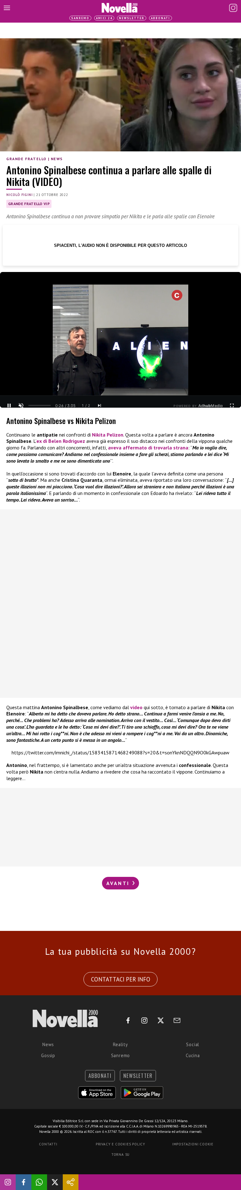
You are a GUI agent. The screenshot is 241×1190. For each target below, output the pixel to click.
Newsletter (131, 18)
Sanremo (80, 18)
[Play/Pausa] (9, 405)
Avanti (118, 883)
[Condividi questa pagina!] (70, 1182)
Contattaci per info (120, 979)
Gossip (48, 1055)
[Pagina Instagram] (233, 8)
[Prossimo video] (99, 405)
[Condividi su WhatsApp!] (39, 1182)
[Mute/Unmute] (21, 405)
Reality (120, 1044)
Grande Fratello (26, 158)
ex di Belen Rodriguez (60, 441)
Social (192, 1044)
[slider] (39, 405)
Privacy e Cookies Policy (120, 1144)
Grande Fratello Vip (29, 203)
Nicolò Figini (19, 195)
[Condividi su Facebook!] (23, 1182)
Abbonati (160, 18)
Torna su (120, 1154)
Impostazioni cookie (192, 1144)
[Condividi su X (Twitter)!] (55, 1182)
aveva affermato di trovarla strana (148, 447)
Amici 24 (104, 18)
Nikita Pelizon (107, 435)
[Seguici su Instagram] (8, 1182)
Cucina (193, 1055)
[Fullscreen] (232, 405)
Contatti (48, 1144)
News (57, 158)
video (137, 707)
